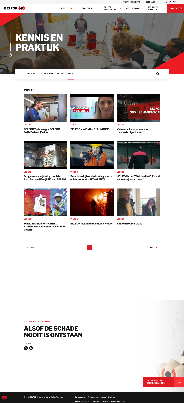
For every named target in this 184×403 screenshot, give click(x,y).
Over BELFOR (132, 8)
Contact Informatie (82, 401)
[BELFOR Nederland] (14, 8)
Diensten (64, 8)
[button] (171, 2)
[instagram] (26, 348)
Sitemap (106, 401)
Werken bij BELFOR (118, 401)
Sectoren (87, 8)
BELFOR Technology (110, 8)
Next (152, 247)
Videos (27, 125)
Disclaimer (112, 397)
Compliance (96, 401)
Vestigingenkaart (131, 2)
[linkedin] (31, 348)
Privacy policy (80, 397)
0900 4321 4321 (156, 383)
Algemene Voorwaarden (97, 397)
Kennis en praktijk (153, 8)
